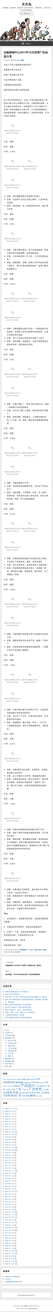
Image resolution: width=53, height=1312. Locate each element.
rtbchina (8, 1279)
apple (28, 1079)
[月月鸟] (26, 40)
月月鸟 (26, 4)
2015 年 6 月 (9, 1178)
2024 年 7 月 (9, 1114)
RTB (46, 1082)
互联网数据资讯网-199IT (13, 1281)
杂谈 (15, 1092)
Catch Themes (33, 1308)
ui (11, 1086)
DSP (38, 1078)
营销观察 (23, 950)
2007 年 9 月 (9, 1256)
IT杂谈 (7, 1033)
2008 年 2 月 (9, 1246)
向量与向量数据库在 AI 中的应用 (16, 991)
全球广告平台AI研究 (12, 994)
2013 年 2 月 (9, 1207)
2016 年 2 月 (9, 1173)
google (10, 1045)
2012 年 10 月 (10, 1217)
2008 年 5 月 (9, 1243)
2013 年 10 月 (10, 1191)
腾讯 (9, 1056)
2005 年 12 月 (10, 1264)
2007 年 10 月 (10, 1253)
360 (7, 1079)
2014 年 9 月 (9, 1183)
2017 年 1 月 (9, 1168)
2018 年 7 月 (9, 1155)
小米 (9, 1053)
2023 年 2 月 (9, 1121)
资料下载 (8, 1063)
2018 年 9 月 (9, 1150)
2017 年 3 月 (9, 1165)
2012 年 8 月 (9, 1222)
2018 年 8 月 (9, 1152)
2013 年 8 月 (9, 1194)
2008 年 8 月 (9, 1238)
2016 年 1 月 (9, 1176)
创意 (36, 950)
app (24, 1078)
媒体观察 (8, 1038)
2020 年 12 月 (10, 1132)
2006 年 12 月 (10, 1261)
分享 (45, 1086)
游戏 (39, 950)
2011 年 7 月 (9, 1235)
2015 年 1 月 (9, 1181)
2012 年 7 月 (9, 1225)
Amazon (11, 1040)
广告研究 (35, 1088)
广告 (18, 1089)
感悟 (47, 1089)
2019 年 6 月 (9, 1139)
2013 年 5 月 (9, 1199)
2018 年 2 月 (9, 1158)
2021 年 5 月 (9, 1124)
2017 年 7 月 (9, 1160)
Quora (42, 1083)
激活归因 (25, 1092)
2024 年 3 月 (9, 1119)
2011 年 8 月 (9, 1233)
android (19, 1079)
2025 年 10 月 (10, 1108)
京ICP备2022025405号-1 (26, 1295)
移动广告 (16, 1095)
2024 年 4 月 (9, 1116)
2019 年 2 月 (9, 1142)
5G (4, 1079)
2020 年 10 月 (10, 1134)
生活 (31, 1092)
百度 (42, 1092)
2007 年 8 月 (9, 1258)
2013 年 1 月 (9, 1209)
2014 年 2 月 (9, 1186)
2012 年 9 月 (9, 1220)
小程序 (8, 1089)
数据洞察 (8, 1058)
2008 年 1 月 (9, 1248)
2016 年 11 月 (10, 1170)
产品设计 (28, 1085)
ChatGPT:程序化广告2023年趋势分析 (18, 1007)
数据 (9, 1092)
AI (6, 1030)
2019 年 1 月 (9, 1145)
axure (33, 1079)
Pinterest (35, 1082)
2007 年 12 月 (10, 1251)
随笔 (6, 1066)
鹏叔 (22, 60)
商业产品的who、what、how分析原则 (18, 1010)
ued (9, 1086)
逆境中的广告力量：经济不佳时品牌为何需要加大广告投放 (26, 997)
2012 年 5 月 (9, 1230)
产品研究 (8, 1035)
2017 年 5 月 (9, 1163)
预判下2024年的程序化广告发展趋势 (18, 1004)
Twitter (5, 1086)
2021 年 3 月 (9, 1126)
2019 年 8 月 (9, 1137)
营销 (28, 1095)
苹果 (23, 1096)
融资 (32, 1095)
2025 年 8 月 (9, 1111)
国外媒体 (11, 1051)
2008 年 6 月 (9, 1240)
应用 (43, 1090)
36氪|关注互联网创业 (12, 1276)
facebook (11, 1043)
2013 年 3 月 (9, 1204)
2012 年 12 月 (10, 1212)
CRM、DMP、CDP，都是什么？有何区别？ (20, 1012)
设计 (37, 1096)
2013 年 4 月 (9, 1202)
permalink (16, 952)
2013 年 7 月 (9, 1196)
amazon (13, 1079)
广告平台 (25, 1089)
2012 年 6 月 (9, 1227)
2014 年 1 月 (9, 1189)
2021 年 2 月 (9, 1129)
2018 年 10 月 (10, 1147)
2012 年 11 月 (10, 1214)
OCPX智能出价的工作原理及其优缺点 (18, 1017)
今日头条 (11, 1048)
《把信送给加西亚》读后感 (14, 1015)
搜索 (5, 1092)
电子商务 (37, 1092)
